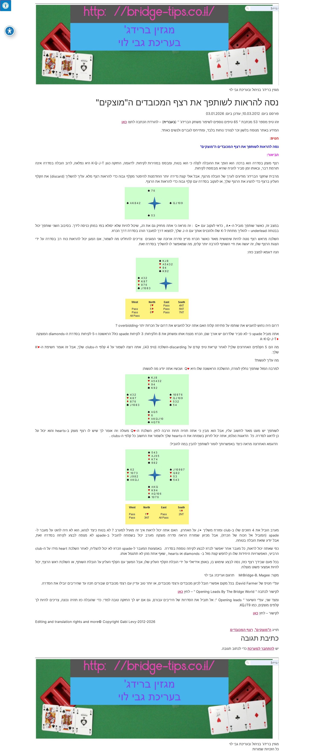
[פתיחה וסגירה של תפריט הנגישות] (9, 31)
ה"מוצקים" (263, 630)
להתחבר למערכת (261, 649)
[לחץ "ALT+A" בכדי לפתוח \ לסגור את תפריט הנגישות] (5, 5)
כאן (124, 122)
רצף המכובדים (241, 630)
